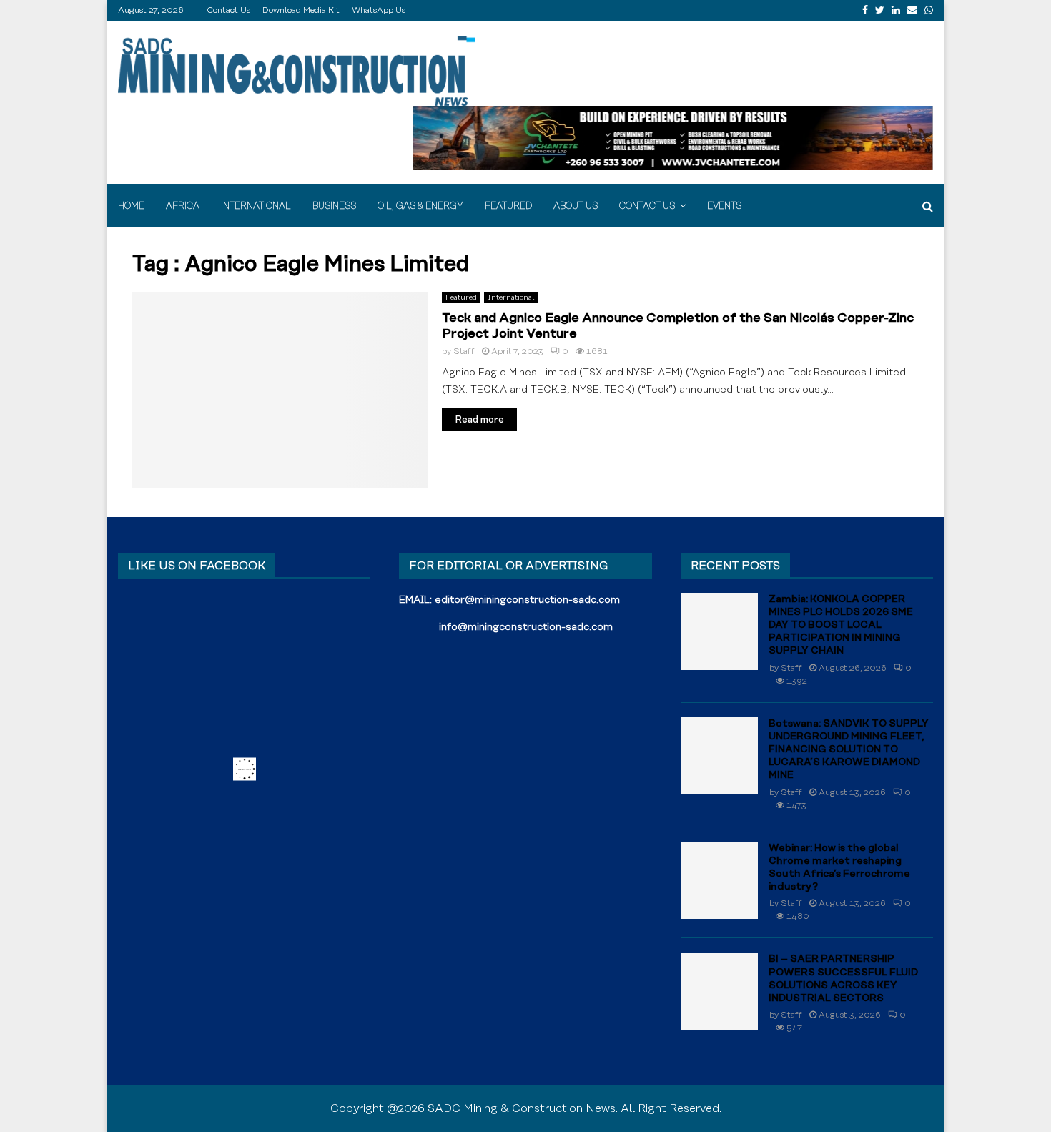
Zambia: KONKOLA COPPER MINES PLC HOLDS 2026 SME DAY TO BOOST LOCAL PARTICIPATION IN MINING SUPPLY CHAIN (841, 625)
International (256, 206)
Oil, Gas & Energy (420, 206)
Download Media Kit (301, 10)
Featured (508, 206)
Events (724, 206)
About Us (575, 206)
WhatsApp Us (378, 10)
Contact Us (228, 10)
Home (131, 206)
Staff (464, 351)
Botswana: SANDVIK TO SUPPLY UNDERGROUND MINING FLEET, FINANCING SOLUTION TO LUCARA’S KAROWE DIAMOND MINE (849, 750)
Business (334, 206)
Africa (182, 206)
